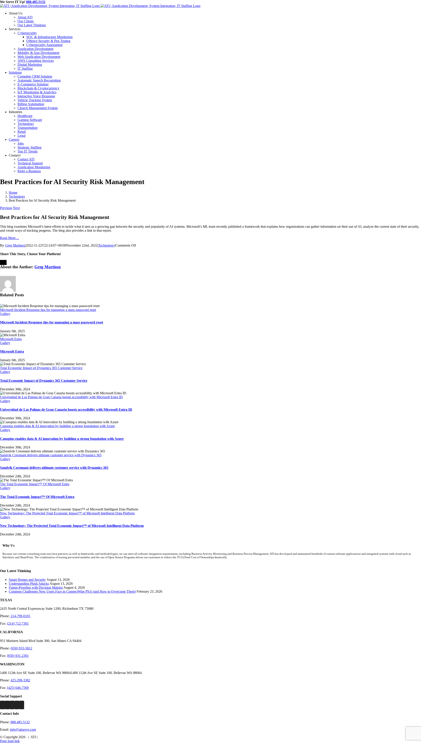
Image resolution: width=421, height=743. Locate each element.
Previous (6, 208)
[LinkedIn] (16, 705)
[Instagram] (12, 705)
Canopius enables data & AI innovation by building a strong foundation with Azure (57, 426)
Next (16, 208)
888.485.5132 (35, 2)
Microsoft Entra (11, 339)
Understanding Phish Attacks (29, 583)
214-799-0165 (20, 616)
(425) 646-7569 (18, 688)
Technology (106, 245)
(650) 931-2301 (18, 656)
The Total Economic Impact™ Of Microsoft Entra (34, 484)
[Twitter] (7, 705)
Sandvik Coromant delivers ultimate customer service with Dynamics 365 (51, 455)
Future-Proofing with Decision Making (36, 587)
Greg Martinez (15, 245)
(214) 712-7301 (18, 623)
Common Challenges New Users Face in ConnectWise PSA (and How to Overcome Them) (72, 591)
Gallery (5, 314)
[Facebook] (2, 705)
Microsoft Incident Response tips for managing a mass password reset (48, 310)
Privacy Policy (48, 737)
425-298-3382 (20, 680)
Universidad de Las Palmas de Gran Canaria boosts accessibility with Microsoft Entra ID (61, 397)
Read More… (9, 238)
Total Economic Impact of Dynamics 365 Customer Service (41, 368)
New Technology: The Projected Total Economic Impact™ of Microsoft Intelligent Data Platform (67, 513)
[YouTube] (21, 705)
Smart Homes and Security (27, 579)
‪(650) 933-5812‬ (21, 648)
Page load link (10, 741)
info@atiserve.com (23, 729)
